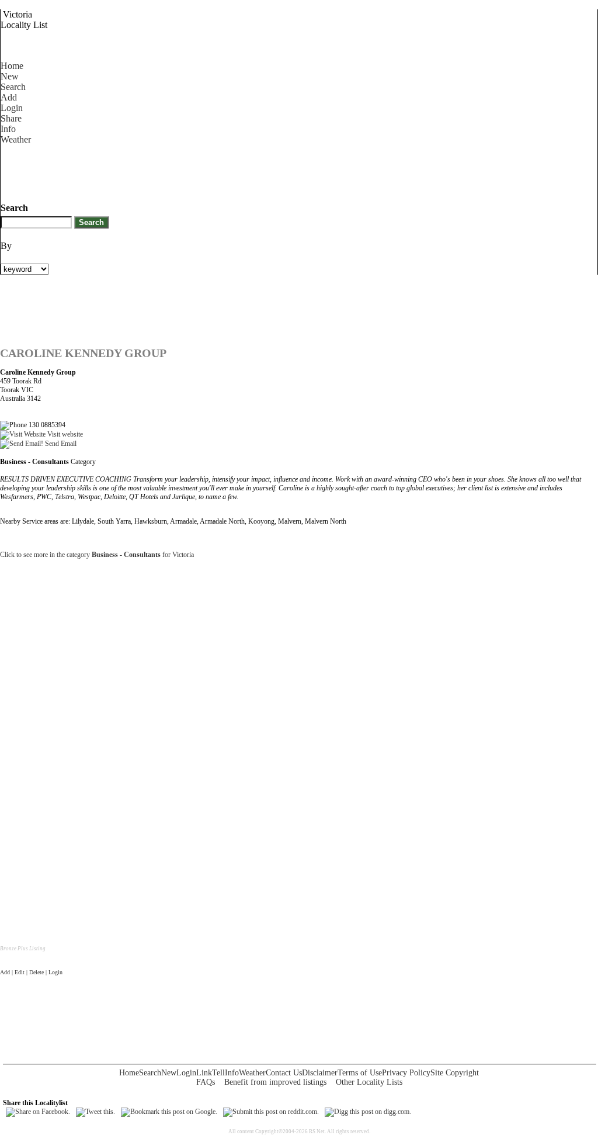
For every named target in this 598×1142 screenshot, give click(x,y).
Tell (218, 1072)
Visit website (64, 434)
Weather (16, 139)
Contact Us (284, 1072)
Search (13, 87)
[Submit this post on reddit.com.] (271, 1112)
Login (12, 108)
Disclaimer (320, 1072)
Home (12, 66)
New (10, 76)
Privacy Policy (406, 1072)
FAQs (205, 1082)
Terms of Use (360, 1072)
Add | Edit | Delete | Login (31, 972)
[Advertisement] (213, 171)
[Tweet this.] (95, 1112)
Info (8, 129)
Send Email (60, 444)
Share (11, 118)
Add (9, 97)
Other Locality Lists (369, 1082)
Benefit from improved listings (275, 1082)
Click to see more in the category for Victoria (97, 555)
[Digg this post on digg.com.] (368, 1112)
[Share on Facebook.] (38, 1112)
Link (204, 1072)
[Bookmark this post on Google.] (169, 1112)
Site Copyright (454, 1072)
